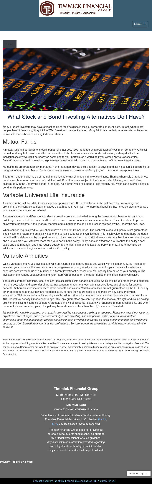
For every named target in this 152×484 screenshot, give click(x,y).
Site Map (27, 461)
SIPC (55, 423)
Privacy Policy (9, 461)
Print (9, 44)
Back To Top (136, 473)
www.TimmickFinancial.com (76, 409)
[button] (140, 24)
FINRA (102, 419)
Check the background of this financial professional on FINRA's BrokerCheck (74, 481)
